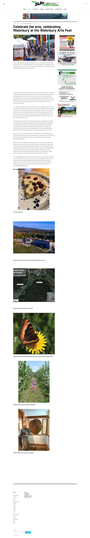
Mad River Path (15, 519)
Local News (15, 497)
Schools (14, 498)
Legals (65, 9)
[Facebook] (84, 3)
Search (14, 511)
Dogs (14, 521)
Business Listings (49, 9)
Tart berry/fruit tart (18, 212)
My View (14, 506)
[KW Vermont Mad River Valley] (67, 110)
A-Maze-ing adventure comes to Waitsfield (24, 404)
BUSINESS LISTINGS (28, 496)
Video (14, 516)
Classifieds (35, 9)
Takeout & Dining (15, 495)
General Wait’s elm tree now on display (23, 452)
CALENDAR (26, 494)
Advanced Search (16, 535)
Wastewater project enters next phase (23, 308)
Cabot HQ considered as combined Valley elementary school (29, 260)
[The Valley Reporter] (45, 3)
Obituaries (14, 508)
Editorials (14, 503)
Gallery (14, 522)
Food (14, 513)
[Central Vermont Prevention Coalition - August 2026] (45, 16)
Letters (14, 505)
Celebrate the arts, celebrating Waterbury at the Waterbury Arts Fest (42, 28)
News (29, 9)
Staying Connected (16, 514)
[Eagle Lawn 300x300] (67, 94)
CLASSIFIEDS (27, 493)
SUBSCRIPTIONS (27, 497)
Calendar (41, 9)
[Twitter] (87, 3)
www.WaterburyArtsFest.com (20, 165)
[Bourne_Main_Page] (67, 77)
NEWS (14, 492)
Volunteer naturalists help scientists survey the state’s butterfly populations (33, 356)
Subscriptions (58, 9)
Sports (14, 500)
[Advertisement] (34, 79)
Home (24, 9)
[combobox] (19, 531)
